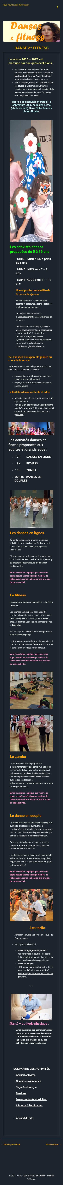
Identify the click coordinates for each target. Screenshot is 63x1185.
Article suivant (54, 1144)
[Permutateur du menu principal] (57, 7)
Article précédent (10, 1144)
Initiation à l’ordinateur (29, 1105)
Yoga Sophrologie (26, 1087)
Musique (21, 1093)
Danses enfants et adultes (31, 1099)
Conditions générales (28, 1081)
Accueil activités (25, 1075)
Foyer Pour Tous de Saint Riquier (16, 5)
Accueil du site (24, 1118)
